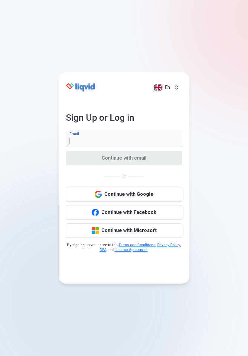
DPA (103, 250)
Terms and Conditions (137, 245)
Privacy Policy (168, 245)
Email (74, 134)
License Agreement (131, 250)
